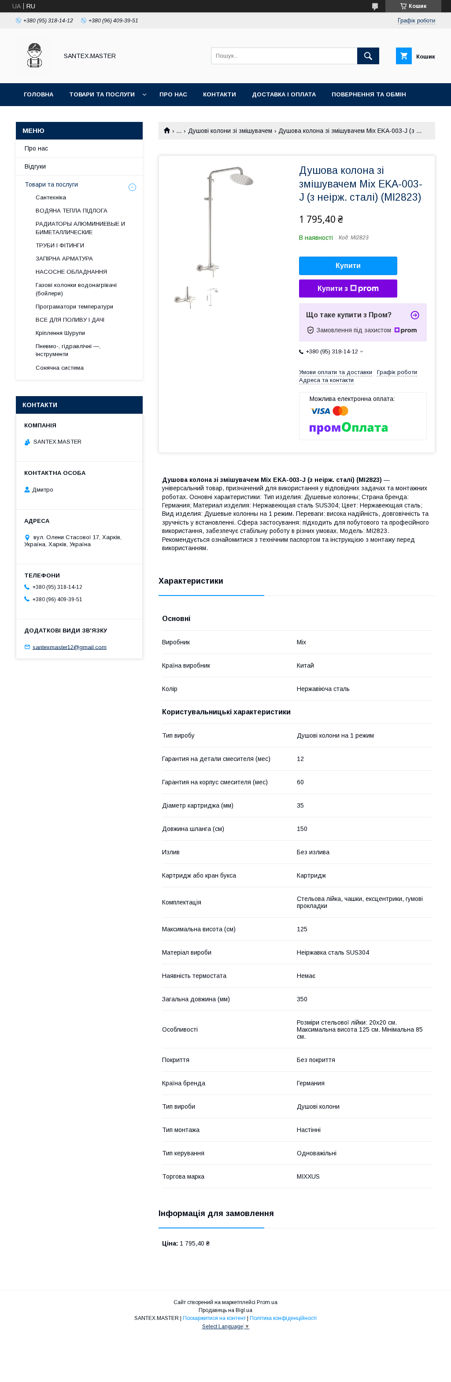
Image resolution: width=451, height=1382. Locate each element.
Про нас (173, 94)
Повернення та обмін (369, 94)
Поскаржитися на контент (214, 1318)
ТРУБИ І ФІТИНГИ (60, 245)
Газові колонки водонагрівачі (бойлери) (76, 289)
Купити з (333, 288)
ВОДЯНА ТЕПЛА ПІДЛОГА (71, 210)
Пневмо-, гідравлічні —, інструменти (68, 350)
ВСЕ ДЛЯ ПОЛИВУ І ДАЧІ (70, 319)
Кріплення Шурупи (60, 333)
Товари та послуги (102, 94)
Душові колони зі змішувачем (230, 130)
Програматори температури (74, 306)
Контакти (219, 94)
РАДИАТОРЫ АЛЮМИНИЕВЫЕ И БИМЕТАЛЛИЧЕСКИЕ (80, 228)
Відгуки (35, 166)
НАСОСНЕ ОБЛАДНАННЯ (71, 271)
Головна (38, 94)
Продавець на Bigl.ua (225, 1310)
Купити (348, 265)
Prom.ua (267, 1302)
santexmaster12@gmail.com (70, 646)
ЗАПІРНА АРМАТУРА (64, 258)
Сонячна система (60, 367)
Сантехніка (51, 197)
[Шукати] (368, 56)
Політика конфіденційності (283, 1318)
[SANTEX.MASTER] (34, 71)
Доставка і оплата (284, 94)
